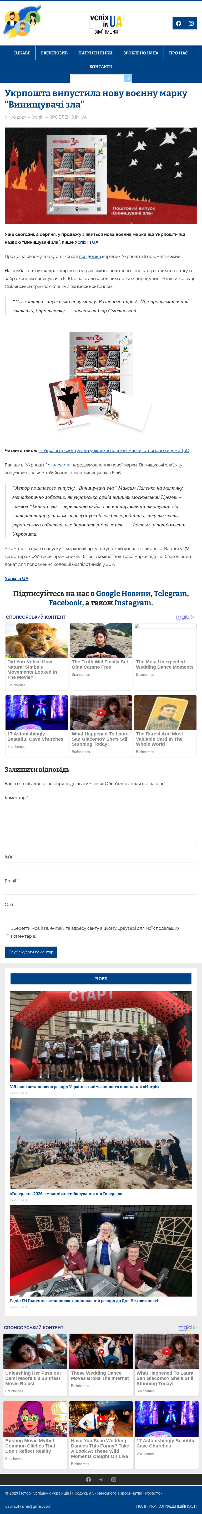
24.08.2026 (18, 1093)
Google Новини (123, 593)
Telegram (170, 593)
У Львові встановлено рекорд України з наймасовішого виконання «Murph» (84, 1086)
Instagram (132, 602)
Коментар (16, 797)
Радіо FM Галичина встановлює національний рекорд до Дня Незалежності (84, 1300)
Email (11, 880)
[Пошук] (128, 78)
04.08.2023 (15, 117)
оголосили (59, 465)
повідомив (90, 256)
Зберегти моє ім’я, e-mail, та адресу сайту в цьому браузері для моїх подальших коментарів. (95, 932)
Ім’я (9, 857)
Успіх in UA (86, 242)
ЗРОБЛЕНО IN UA (68, 117)
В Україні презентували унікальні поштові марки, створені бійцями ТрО (114, 450)
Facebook (65, 602)
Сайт (10, 904)
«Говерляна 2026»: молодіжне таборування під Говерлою (66, 1193)
